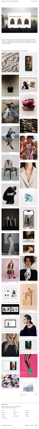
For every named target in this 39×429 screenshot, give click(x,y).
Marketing (17, 124)
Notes (32, 425)
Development (13, 302)
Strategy (14, 181)
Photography (17, 97)
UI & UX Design (34, 75)
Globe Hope (3, 181)
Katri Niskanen (4, 256)
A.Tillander (3, 231)
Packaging (36, 204)
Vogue (3, 315)
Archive (3, 1)
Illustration (17, 388)
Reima (2, 124)
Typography (32, 281)
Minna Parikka (4, 97)
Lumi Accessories (23, 352)
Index (36, 425)
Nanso (3, 282)
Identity (17, 181)
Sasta (8, 1)
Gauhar (21, 229)
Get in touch (34, 1)
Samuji (3, 302)
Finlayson (21, 75)
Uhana (3, 206)
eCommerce (30, 75)
